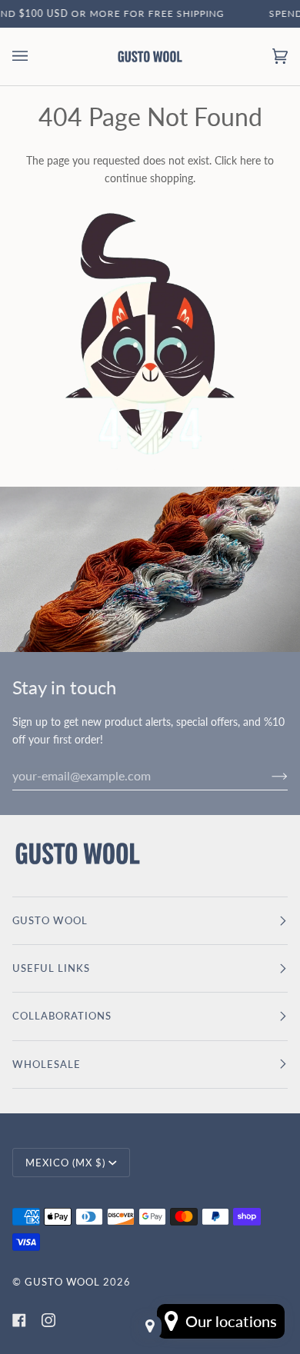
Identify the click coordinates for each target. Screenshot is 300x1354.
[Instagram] (48, 1320)
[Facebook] (19, 1320)
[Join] (267, 775)
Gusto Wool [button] (50, 920)
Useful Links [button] (51, 968)
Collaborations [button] (62, 1016)
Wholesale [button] (46, 1064)
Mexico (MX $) (65, 1162)
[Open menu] (35, 56)
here (250, 160)
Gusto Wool (62, 1282)
